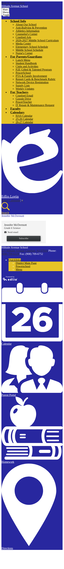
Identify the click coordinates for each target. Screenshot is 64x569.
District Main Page (26, 263)
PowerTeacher (24, 101)
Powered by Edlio (10, 278)
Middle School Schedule (29, 49)
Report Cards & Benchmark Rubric (35, 79)
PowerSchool (23, 72)
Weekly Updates (25, 88)
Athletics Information (27, 30)
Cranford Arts (23, 37)
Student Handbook (26, 63)
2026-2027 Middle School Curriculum (37, 40)
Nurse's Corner (24, 53)
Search (5, 212)
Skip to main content (13, 2)
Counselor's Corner (26, 34)
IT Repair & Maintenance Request (35, 105)
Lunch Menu (23, 60)
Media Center (23, 43)
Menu (19, 269)
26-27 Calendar (24, 122)
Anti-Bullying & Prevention (31, 27)
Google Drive (23, 98)
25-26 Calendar (24, 118)
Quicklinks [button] (15, 259)
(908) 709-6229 (10, 253)
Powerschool (23, 266)
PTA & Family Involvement (31, 75)
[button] (18, 21)
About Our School (26, 24)
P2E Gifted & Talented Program (34, 69)
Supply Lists (23, 85)
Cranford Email (24, 95)
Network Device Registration (32, 82)
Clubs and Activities (27, 66)
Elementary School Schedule (32, 46)
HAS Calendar (24, 115)
